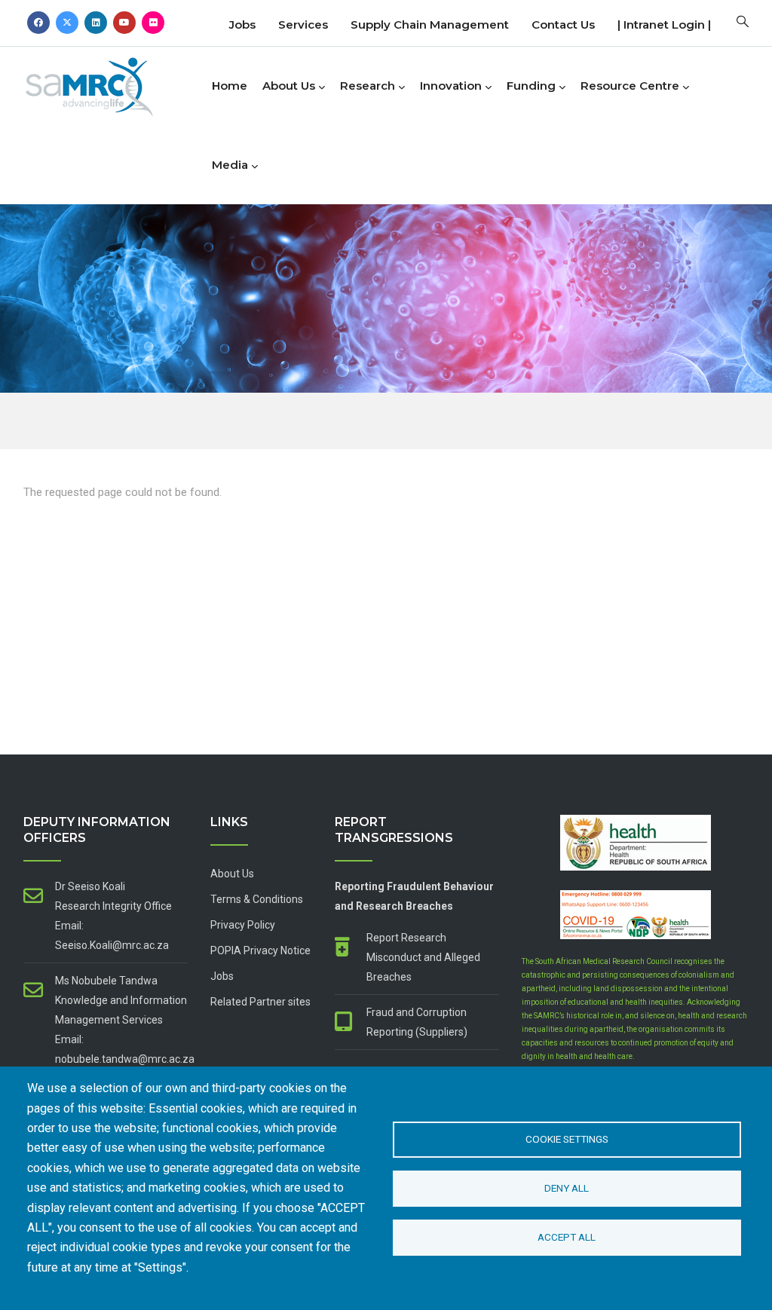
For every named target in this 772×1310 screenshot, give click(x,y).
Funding (531, 85)
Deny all (566, 1188)
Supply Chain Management (430, 24)
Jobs (242, 24)
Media (230, 165)
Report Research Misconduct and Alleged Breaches (423, 957)
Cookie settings (566, 1139)
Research (367, 85)
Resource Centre (630, 85)
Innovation (451, 85)
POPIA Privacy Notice (260, 950)
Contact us (563, 24)
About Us (288, 85)
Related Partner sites (260, 1002)
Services (303, 24)
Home (229, 85)
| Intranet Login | (664, 24)
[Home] (113, 82)
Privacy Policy (242, 925)
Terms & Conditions (256, 899)
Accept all (567, 1237)
